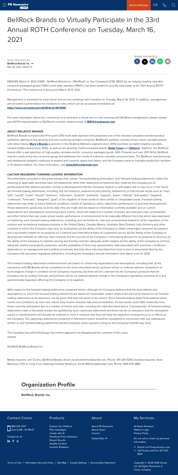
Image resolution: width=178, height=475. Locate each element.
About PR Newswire (102, 426)
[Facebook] (13, 441)
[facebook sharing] (137, 61)
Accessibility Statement (103, 463)
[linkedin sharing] (152, 61)
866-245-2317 (18, 426)
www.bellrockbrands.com (82, 165)
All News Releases (144, 426)
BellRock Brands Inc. (36, 395)
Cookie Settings (78, 463)
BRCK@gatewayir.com (101, 122)
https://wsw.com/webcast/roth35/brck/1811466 (36, 108)
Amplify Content (58, 444)
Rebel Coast (116, 148)
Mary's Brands (39, 144)
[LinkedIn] (9, 441)
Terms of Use (14, 463)
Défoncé (134, 148)
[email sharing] (168, 61)
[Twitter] (17, 441)
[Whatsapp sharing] (160, 61)
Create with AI (57, 433)
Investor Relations (59, 447)
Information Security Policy (39, 463)
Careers (96, 433)
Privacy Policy (141, 433)
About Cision (98, 430)
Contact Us (13, 437)
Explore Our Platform (61, 426)
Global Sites (98, 438)
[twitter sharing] (145, 62)
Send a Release (138, 5)
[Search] (173, 5)
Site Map (61, 463)
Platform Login (141, 430)
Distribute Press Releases (63, 437)
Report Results (58, 440)
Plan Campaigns (58, 430)
